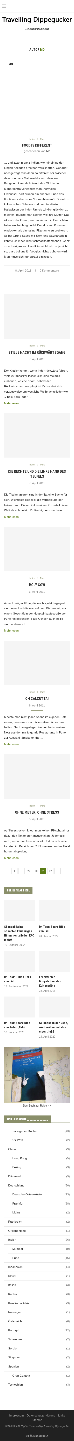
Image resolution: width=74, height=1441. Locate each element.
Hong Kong (41, 1158)
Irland (39, 1276)
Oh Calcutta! (37, 698)
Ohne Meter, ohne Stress (37, 812)
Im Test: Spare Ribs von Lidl (52, 929)
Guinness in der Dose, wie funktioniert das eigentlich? (53, 1027)
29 (28, 871)
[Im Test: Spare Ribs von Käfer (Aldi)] (19, 1007)
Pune (41, 1258)
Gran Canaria (41, 1375)
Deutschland (39, 1185)
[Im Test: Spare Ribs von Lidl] (54, 910)
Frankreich (39, 1221)
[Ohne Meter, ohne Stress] (37, 776)
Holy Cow (37, 585)
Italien (39, 1285)
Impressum (16, 1415)
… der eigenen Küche (39, 1131)
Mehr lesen (11, 403)
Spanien (39, 1366)
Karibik (39, 1294)
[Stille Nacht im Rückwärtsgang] (37, 316)
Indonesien (39, 1266)
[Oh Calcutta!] (37, 663)
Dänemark (39, 1176)
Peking (41, 1167)
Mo (10, 64)
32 (50, 871)
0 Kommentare (49, 270)
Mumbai (41, 1248)
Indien (39, 1239)
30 (36, 871)
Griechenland (39, 1230)
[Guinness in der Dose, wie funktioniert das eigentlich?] (54, 1007)
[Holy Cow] (37, 549)
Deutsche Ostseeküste (41, 1194)
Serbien (39, 1348)
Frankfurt (41, 1203)
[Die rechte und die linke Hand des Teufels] (37, 435)
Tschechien (39, 1384)
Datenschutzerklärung (41, 1415)
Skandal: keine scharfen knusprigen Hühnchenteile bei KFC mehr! (19, 933)
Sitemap (37, 1419)
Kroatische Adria (39, 1303)
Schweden (39, 1339)
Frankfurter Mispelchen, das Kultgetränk (50, 981)
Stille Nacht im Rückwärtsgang (37, 352)
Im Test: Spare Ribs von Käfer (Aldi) (17, 1025)
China (39, 1149)
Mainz (41, 1212)
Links (61, 1415)
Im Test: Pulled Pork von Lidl (17, 979)
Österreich (39, 1321)
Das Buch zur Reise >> (37, 1105)
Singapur (39, 1357)
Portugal (39, 1330)
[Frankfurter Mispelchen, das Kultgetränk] (54, 961)
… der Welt (39, 1140)
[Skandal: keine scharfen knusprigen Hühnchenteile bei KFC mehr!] (19, 910)
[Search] (70, 6)
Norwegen (39, 1312)
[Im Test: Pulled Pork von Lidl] (19, 961)
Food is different (37, 145)
